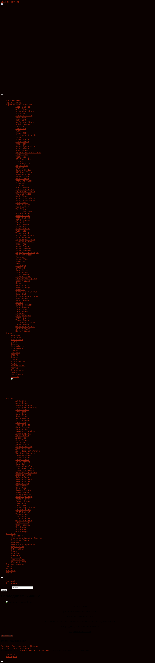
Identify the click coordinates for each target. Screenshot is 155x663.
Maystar (20, 168)
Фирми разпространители (19, 105)
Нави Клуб (21, 294)
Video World (22, 233)
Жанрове (10, 333)
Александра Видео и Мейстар (26, 538)
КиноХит (15, 553)
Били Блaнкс (22, 410)
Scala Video (22, 187)
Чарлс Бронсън (23, 525)
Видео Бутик (17, 547)
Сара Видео (22, 311)
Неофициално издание (27, 296)
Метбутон (20, 290)
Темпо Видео (22, 320)
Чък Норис (21, 527)
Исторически (17, 370)
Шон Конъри (22, 532)
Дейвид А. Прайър (25, 431)
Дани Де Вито (23, 429)
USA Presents (23, 220)
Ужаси (14, 372)
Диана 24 (20, 261)
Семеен (14, 351)
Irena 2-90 (22, 155)
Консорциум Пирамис (26, 279)
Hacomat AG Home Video (28, 153)
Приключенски (18, 362)
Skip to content (10, 2)
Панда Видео (22, 301)
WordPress (44, 650)
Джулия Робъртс (24, 447)
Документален (18, 366)
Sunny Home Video (25, 201)
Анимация (15, 335)
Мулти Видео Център (26, 292)
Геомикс (20, 257)
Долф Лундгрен (23, 449)
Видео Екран (17, 549)
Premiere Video (24, 181)
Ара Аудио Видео (25, 235)
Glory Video (22, 148)
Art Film (20, 114)
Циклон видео (23, 329)
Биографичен (17, 346)
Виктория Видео (24, 255)
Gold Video (22, 150)
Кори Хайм (21, 464)
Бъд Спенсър (22, 418)
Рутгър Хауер (23, 503)
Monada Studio (23, 170)
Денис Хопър (22, 436)
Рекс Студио (22, 307)
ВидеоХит (15, 542)
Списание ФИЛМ (18, 562)
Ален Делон (22, 403)
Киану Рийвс (22, 460)
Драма (14, 364)
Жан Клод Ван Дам (25, 453)
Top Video (21, 209)
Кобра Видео (22, 274)
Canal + (20, 127)
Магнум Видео (23, 285)
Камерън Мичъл (23, 455)
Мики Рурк (21, 488)
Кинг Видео (22, 272)
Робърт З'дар (23, 501)
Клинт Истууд (23, 462)
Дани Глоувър (23, 427)
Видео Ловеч (22, 246)
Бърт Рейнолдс (23, 421)
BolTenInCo (22, 120)
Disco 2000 (22, 133)
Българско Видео (25, 242)
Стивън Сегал (23, 512)
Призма (19, 303)
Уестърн (15, 368)
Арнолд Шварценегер (26, 408)
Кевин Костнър (23, 458)
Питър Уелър (22, 492)
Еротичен (15, 353)
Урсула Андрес (23, 518)
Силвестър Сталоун (26, 508)
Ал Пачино (21, 401)
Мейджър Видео (23, 288)
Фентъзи (15, 377)
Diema (19, 131)
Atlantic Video (24, 116)
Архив (9, 573)
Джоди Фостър (23, 445)
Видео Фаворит (23, 251)
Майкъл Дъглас (23, 482)
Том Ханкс (21, 516)
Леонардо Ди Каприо (26, 473)
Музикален (16, 338)
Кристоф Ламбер (24, 466)
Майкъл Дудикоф (24, 479)
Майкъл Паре (22, 484)
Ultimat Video (23, 214)
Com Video (21, 129)
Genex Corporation (26, 146)
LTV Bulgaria (23, 164)
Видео (9, 566)
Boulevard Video (25, 122)
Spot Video (22, 196)
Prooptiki (21, 183)
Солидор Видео (23, 316)
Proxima (20, 185)
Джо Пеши (20, 442)
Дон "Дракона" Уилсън (28, 451)
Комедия (15, 344)
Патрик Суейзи (23, 490)
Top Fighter (22, 207)
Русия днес (22, 309)
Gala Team (21, 144)
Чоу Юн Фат (22, 529)
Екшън (14, 342)
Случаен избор (14, 103)
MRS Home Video (24, 172)
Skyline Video (23, 194)
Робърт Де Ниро (24, 497)
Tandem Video (23, 205)
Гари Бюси (21, 423)
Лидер (19, 283)
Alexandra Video (25, 111)
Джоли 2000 (22, 259)
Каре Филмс (22, 270)
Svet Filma (22, 203)
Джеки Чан (21, 438)
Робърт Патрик (23, 499)
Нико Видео (22, 298)
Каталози (11, 534)
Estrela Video (23, 140)
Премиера (15, 555)
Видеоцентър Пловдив (27, 253)
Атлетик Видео (23, 238)
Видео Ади (21, 244)
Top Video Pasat (25, 211)
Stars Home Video (25, 198)
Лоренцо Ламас (23, 475)
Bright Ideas (23, 124)
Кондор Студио (23, 277)
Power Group (22, 179)
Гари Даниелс (23, 425)
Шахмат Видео (23, 331)
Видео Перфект (23, 248)
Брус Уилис (22, 416)
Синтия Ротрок (23, 510)
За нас (9, 569)
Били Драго (22, 412)
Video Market (23, 229)
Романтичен (17, 340)
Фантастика (17, 375)
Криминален (17, 348)
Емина (19, 264)
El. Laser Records (26, 135)
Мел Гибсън (22, 486)
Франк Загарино (24, 521)
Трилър (14, 359)
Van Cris (20, 222)
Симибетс (20, 314)
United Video (23, 218)
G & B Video (22, 142)
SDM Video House (25, 190)
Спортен (15, 355)
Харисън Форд (23, 523)
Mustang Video (23, 174)
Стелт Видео (22, 318)
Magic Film (22, 166)
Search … (6, 587)
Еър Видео (21, 266)
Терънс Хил (22, 514)
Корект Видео (23, 281)
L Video (20, 161)
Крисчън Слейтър (25, 471)
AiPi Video (22, 109)
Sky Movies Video (25, 192)
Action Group (23, 107)
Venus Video (22, 224)
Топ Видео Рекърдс (26, 322)
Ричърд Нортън (23, 495)
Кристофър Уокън (25, 468)
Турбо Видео (22, 325)
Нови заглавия (14, 100)
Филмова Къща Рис (25, 327)
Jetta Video (22, 157)
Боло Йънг (21, 414)
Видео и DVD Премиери (23, 545)
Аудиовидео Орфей (25, 240)
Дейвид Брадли (23, 434)
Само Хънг (21, 505)
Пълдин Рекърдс (24, 305)
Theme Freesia (27, 650)
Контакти (11, 571)
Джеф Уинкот (22, 440)
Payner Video (23, 177)
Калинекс (20, 268)
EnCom (19, 137)
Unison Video (23, 216)
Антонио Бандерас (25, 405)
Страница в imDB (80, 631)
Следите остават (15, 564)
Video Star (22, 231)
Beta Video (22, 118)
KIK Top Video (23, 159)
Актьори (10, 399)
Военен (14, 357)
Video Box (21, 227)
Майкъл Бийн (22, 477)
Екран (14, 551)
